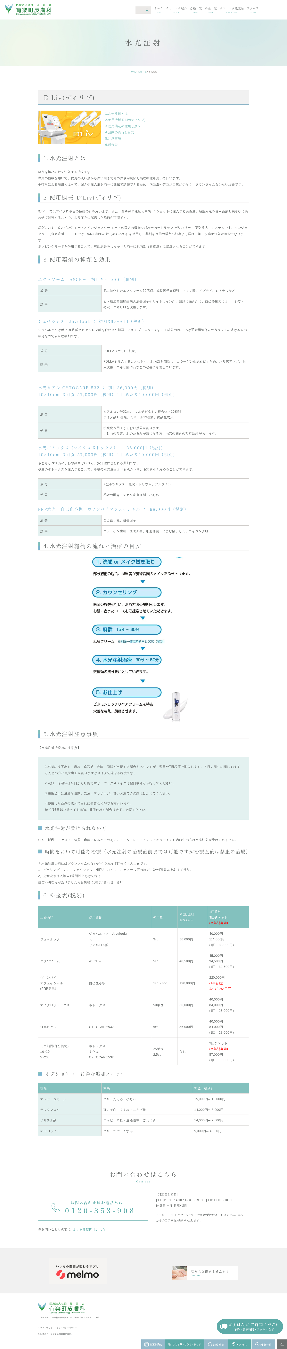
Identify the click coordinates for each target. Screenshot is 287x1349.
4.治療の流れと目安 (119, 132)
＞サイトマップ (45, 1328)
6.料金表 (111, 144)
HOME (133, 72)
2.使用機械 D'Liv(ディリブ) (125, 120)
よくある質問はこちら (89, 1229)
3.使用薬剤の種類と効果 (123, 126)
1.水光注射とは (116, 113)
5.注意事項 (113, 138)
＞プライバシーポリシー (65, 1328)
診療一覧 (142, 72)
